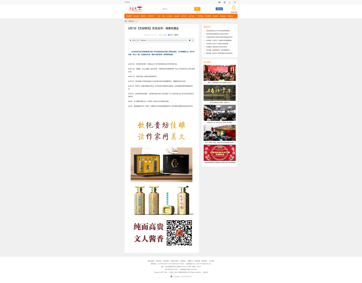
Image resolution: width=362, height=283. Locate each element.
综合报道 (136, 16)
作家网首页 (127, 2)
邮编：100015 (196, 266)
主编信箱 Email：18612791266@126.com (198, 264)
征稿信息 (223, 16)
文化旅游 (215, 16)
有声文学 (184, 16)
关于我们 (211, 261)
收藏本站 (190, 261)
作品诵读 (176, 16)
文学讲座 (169, 16)
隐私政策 (166, 261)
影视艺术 (143, 16)
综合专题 (191, 16)
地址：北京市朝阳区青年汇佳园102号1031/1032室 (176, 266)
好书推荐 (208, 16)
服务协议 (158, 261)
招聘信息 (183, 261)
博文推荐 (151, 16)
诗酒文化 (230, 16)
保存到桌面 (151, 261)
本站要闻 (129, 16)
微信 (177, 35)
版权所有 (204, 261)
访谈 (158, 16)
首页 (125, 21)
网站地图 (197, 261)
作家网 (135, 9)
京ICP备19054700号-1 (171, 269)
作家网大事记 (174, 261)
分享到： (172, 35)
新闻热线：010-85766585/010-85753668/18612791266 (167, 264)
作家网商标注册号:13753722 (188, 269)
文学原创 (201, 16)
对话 (163, 16)
